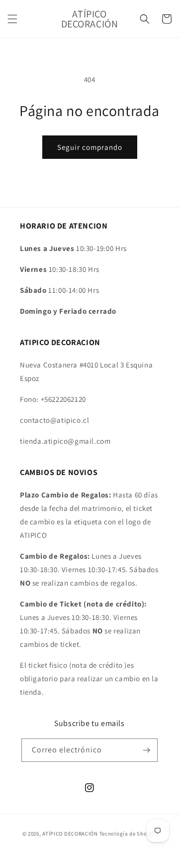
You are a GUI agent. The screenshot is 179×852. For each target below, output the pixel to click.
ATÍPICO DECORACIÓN (70, 833)
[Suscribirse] (146, 750)
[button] (12, 19)
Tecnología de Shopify (128, 833)
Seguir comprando (89, 147)
